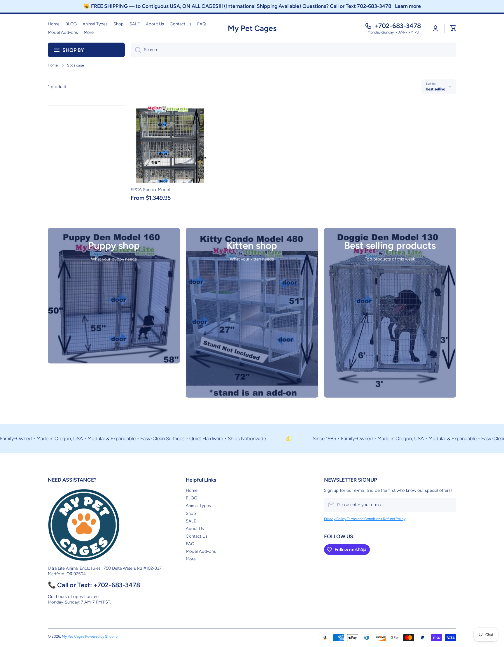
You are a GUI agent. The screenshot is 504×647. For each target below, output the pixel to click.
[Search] (136, 50)
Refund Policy (394, 519)
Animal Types (198, 505)
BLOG (191, 498)
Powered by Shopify (101, 636)
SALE (191, 521)
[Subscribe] (449, 505)
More (191, 559)
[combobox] (293, 50)
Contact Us (196, 536)
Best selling (435, 89)
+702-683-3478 (397, 26)
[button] (453, 28)
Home (53, 65)
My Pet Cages (73, 636)
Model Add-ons (201, 551)
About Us (195, 528)
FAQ (190, 543)
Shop (191, 513)
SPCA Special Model (150, 189)
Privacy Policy (335, 519)
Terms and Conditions (365, 519)
